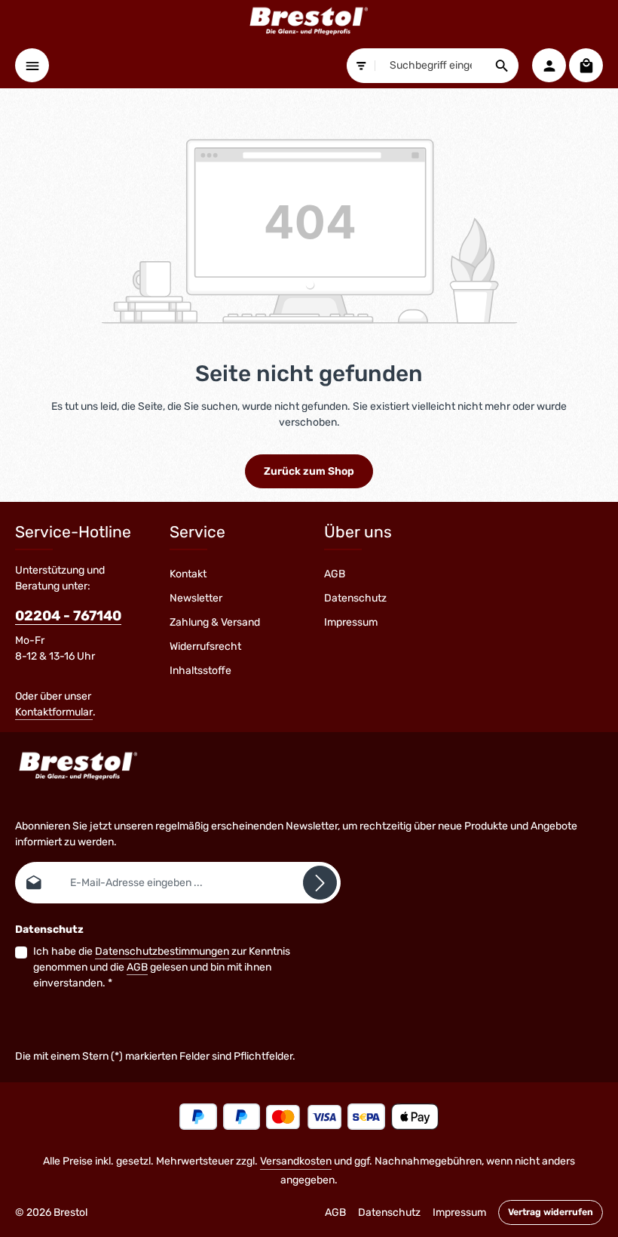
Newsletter (196, 598)
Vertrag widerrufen (550, 1212)
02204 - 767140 (68, 616)
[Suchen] (502, 65)
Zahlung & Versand (215, 622)
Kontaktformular (54, 712)
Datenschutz (355, 598)
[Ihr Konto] (549, 65)
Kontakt (188, 574)
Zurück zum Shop (309, 471)
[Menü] (32, 65)
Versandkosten (296, 1161)
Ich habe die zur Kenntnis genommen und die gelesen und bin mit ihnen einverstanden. (161, 967)
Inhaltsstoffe (200, 670)
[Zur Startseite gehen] (309, 21)
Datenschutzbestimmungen (162, 951)
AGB (334, 574)
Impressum (351, 622)
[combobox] (431, 65)
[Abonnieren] (320, 883)
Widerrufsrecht (205, 646)
